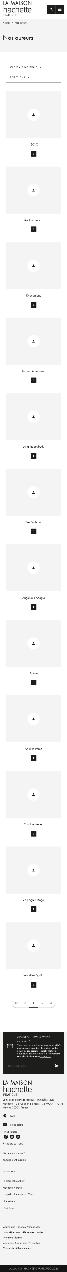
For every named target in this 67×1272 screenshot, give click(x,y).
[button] (26, 67)
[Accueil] (18, 8)
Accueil (6, 22)
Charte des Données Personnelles (21, 1227)
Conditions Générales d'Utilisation (21, 1243)
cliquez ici (46, 1056)
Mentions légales (12, 1237)
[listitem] (6, 1137)
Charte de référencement (17, 1248)
